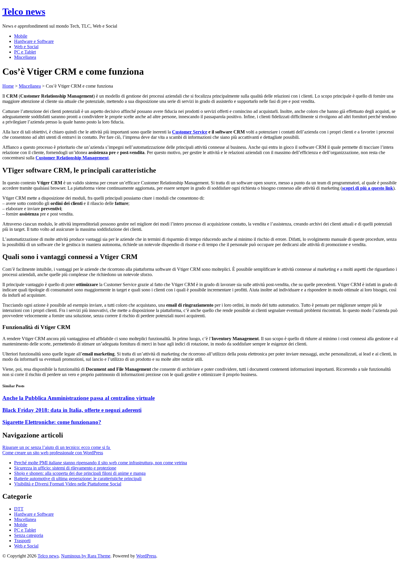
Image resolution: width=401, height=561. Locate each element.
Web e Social (26, 46)
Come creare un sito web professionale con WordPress (52, 452)
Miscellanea (25, 57)
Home (8, 86)
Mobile (20, 36)
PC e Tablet (25, 51)
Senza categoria (28, 535)
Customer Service (189, 131)
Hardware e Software (34, 41)
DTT (18, 508)
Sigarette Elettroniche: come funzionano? (51, 422)
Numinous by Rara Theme (85, 555)
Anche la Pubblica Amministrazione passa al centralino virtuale (78, 398)
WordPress (146, 555)
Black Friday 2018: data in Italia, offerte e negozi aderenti (71, 410)
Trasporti (22, 540)
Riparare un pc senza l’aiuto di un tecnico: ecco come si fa (56, 447)
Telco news (23, 11)
